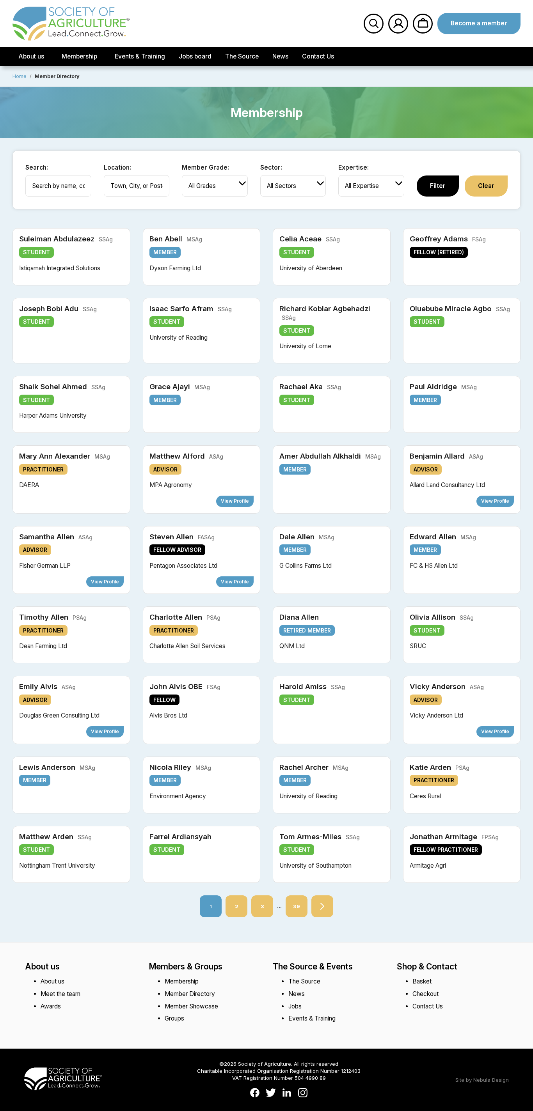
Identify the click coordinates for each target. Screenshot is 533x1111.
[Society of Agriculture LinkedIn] (287, 1093)
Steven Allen (182, 536)
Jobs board (195, 56)
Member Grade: (205, 167)
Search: (36, 167)
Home (19, 76)
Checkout (425, 994)
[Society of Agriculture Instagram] (303, 1093)
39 (293, 902)
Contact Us (318, 56)
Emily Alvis (47, 686)
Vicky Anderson (447, 686)
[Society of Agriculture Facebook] (255, 1093)
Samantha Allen (55, 536)
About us (31, 56)
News (280, 56)
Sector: (271, 167)
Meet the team (60, 994)
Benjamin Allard (446, 456)
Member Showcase (191, 1006)
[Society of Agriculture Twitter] (271, 1093)
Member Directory (190, 994)
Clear (486, 186)
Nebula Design (491, 1080)
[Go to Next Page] (322, 906)
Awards (51, 1006)
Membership (79, 56)
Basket (422, 981)
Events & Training (140, 56)
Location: (117, 167)
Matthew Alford (186, 456)
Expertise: (353, 167)
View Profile (235, 501)
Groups (174, 1018)
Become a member (479, 23)
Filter (438, 186)
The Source (242, 56)
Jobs (295, 1006)
